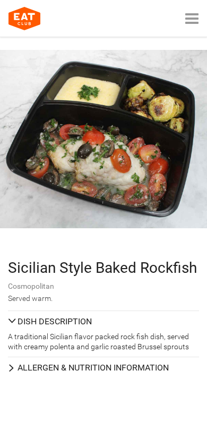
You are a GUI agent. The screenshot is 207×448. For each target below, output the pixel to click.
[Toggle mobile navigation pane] (192, 18)
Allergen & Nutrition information (93, 368)
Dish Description (55, 321)
